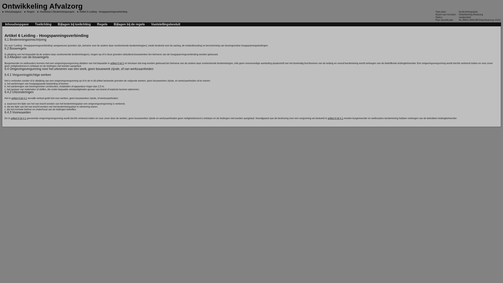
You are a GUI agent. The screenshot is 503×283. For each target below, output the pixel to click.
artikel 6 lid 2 (117, 63)
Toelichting (43, 24)
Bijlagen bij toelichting (74, 24)
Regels (31, 11)
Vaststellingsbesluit (165, 24)
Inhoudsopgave (13, 11)
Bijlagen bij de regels (129, 24)
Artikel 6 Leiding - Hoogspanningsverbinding (103, 11)
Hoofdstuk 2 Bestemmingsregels (57, 11)
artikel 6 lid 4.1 (19, 98)
